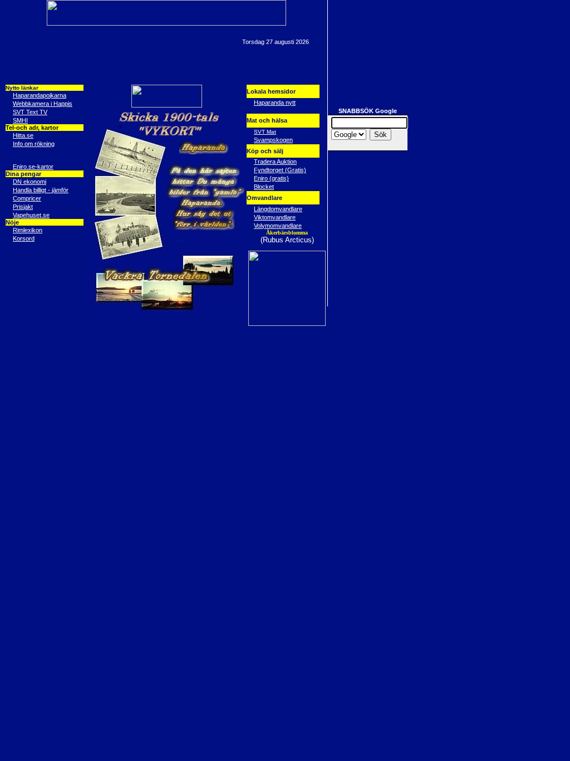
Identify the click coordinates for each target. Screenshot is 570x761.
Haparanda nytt (275, 102)
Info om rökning (34, 143)
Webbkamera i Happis (42, 103)
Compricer (27, 198)
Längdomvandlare (278, 209)
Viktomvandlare (275, 217)
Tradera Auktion (275, 161)
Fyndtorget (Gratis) (280, 170)
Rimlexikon (27, 230)
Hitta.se (23, 135)
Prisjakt (23, 206)
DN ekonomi (29, 181)
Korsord (24, 238)
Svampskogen (273, 139)
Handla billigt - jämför (40, 190)
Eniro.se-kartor (33, 166)
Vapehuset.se (31, 215)
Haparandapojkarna (39, 95)
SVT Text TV (30, 112)
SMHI (20, 120)
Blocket (264, 186)
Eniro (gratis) (271, 178)
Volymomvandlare (278, 225)
